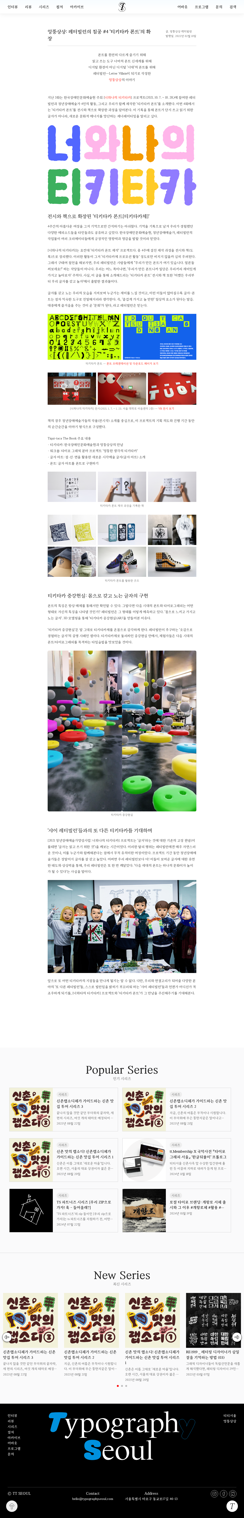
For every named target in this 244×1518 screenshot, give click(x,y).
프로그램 (202, 7)
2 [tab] (122, 1386)
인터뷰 (13, 7)
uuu (135, 1010)
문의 (219, 7)
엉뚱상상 (115, 80)
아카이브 (77, 7)
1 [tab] (117, 1386)
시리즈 (44, 7)
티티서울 (229, 1415)
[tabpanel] (30, 1335)
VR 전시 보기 (166, 408)
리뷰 (28, 7)
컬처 (59, 7)
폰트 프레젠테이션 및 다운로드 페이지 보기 (132, 363)
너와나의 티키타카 (118, 97)
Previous (7, 1337)
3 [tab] (126, 1386)
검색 (233, 7)
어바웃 (182, 7)
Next (237, 1337)
